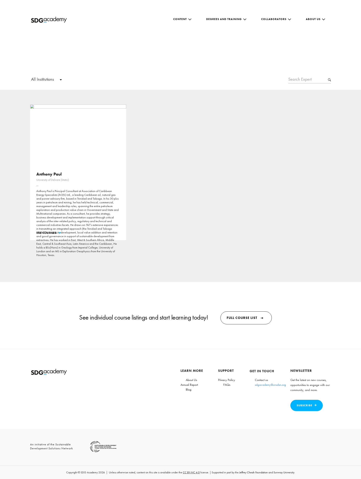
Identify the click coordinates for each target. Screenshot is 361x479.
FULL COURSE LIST (242, 318)
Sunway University (283, 472)
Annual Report (189, 385)
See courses (46, 233)
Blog (188, 389)
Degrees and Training (224, 19)
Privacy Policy (226, 380)
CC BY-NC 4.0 (191, 472)
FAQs (226, 385)
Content (180, 19)
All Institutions (42, 79)
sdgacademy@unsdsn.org (270, 385)
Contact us (261, 380)
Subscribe (304, 405)
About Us (313, 19)
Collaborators (273, 19)
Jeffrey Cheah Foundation (253, 472)
